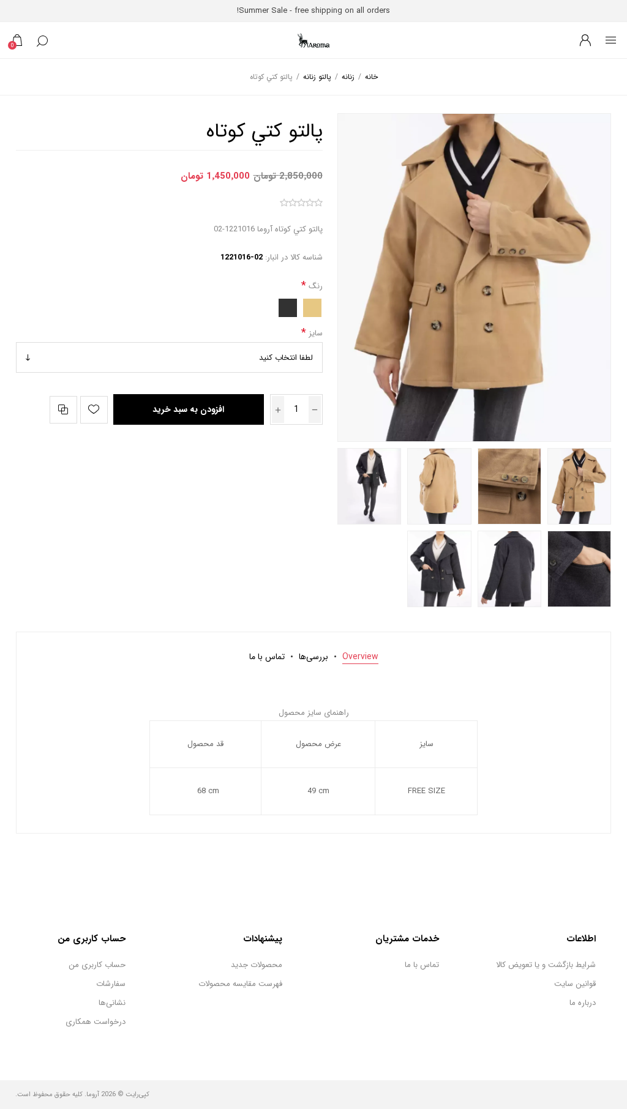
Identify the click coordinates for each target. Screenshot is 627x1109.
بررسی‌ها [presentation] (313, 656)
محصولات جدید (256, 964)
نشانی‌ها (112, 1002)
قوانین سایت (575, 983)
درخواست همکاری (96, 1021)
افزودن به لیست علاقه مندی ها (94, 410)
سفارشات (111, 983)
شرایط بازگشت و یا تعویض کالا (546, 964)
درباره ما (582, 1002)
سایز (314, 332)
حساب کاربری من (97, 964)
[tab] (360, 656)
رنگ (314, 286)
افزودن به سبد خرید (188, 409)
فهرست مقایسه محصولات (240, 983)
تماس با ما (422, 964)
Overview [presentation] (360, 656)
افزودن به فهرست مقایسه (63, 410)
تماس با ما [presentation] (267, 656)
